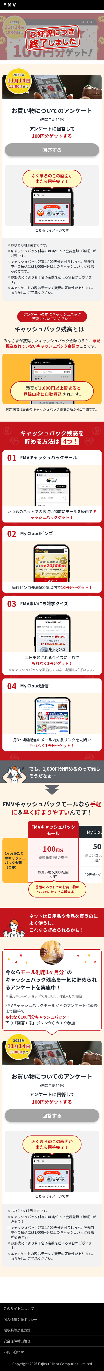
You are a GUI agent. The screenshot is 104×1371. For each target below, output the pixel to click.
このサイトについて (19, 1308)
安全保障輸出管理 (17, 1340)
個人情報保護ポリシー (20, 1319)
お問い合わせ (14, 1351)
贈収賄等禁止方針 (17, 1330)
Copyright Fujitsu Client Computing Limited (52, 1363)
